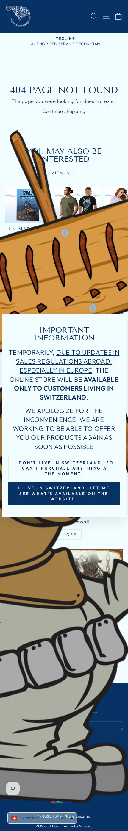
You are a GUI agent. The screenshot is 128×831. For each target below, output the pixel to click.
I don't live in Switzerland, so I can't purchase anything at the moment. (64, 468)
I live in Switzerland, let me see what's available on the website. (64, 493)
